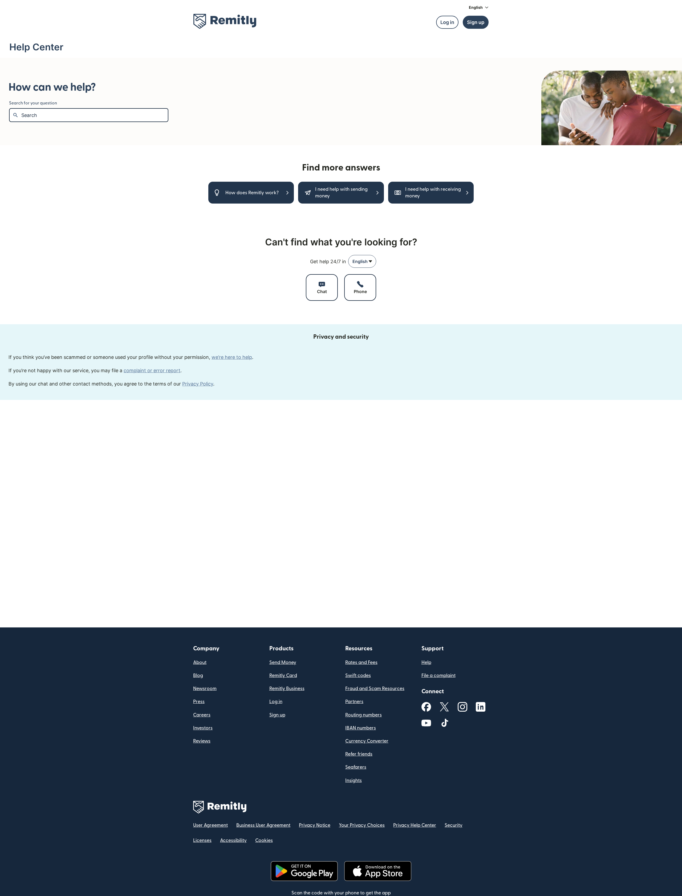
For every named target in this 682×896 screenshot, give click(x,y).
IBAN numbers (360, 728)
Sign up (277, 715)
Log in (275, 701)
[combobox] (362, 261)
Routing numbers (363, 715)
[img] (224, 21)
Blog (198, 675)
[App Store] (377, 871)
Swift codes (358, 675)
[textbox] (94, 115)
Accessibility (233, 840)
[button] (479, 7)
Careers (201, 715)
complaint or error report (152, 370)
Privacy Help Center (414, 825)
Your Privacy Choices (362, 825)
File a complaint (438, 675)
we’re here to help (232, 357)
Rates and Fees (361, 662)
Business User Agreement (263, 825)
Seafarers (355, 767)
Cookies (264, 840)
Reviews (201, 741)
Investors (203, 728)
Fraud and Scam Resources (374, 688)
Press (199, 701)
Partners (354, 701)
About (199, 662)
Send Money (282, 662)
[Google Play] (304, 871)
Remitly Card (283, 675)
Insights (353, 780)
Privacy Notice (314, 825)
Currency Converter (366, 741)
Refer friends (358, 754)
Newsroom (205, 688)
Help (426, 662)
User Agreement (210, 825)
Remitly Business (287, 688)
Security (453, 825)
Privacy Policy (197, 384)
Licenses (202, 840)
